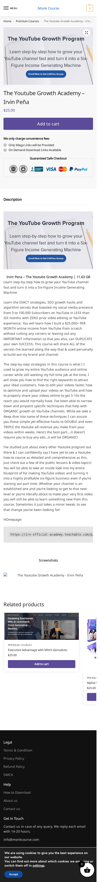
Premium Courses (27, 21)
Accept (13, 874)
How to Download (17, 792)
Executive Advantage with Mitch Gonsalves (37, 650)
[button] (89, 8)
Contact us (11, 808)
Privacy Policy (13, 758)
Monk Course (48, 8)
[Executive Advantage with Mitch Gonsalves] (41, 626)
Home (7, 21)
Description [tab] (12, 199)
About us (10, 800)
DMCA (8, 774)
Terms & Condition (17, 750)
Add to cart (48, 124)
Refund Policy (14, 766)
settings (38, 866)
